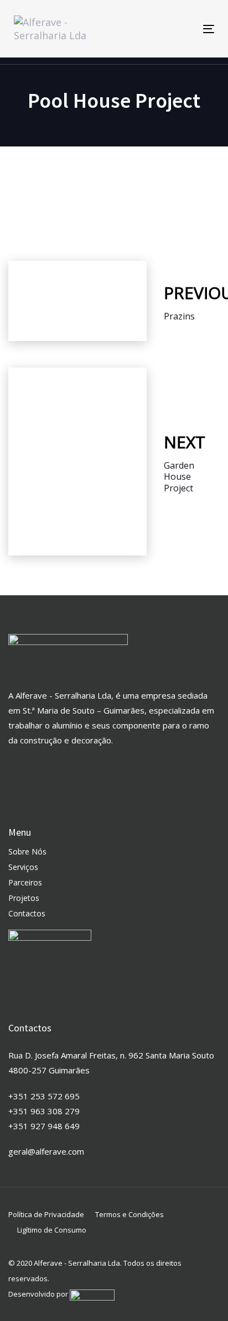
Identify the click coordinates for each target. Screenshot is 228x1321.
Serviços (23, 867)
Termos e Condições (129, 1214)
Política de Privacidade (46, 1214)
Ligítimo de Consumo (51, 1230)
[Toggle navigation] (180, 29)
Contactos (26, 913)
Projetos (23, 898)
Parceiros (25, 882)
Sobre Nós (27, 851)
